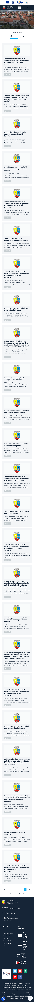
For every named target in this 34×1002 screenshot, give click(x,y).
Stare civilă (5, 938)
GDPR (4, 946)
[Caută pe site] (28, 7)
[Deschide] (19, 7)
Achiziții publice (7, 943)
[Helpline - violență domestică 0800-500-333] (25, 971)
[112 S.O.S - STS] (15, 971)
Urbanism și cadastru (8, 941)
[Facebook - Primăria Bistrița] (20, 977)
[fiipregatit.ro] (20, 971)
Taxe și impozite (7, 935)
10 (10, 893)
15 (19, 893)
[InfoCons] (6, 974)
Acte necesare (6, 930)
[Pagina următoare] (23, 893)
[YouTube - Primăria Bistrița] (15, 977)
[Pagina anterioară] (4, 889)
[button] (3, 998)
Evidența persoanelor (8, 933)
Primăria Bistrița (17, 32)
